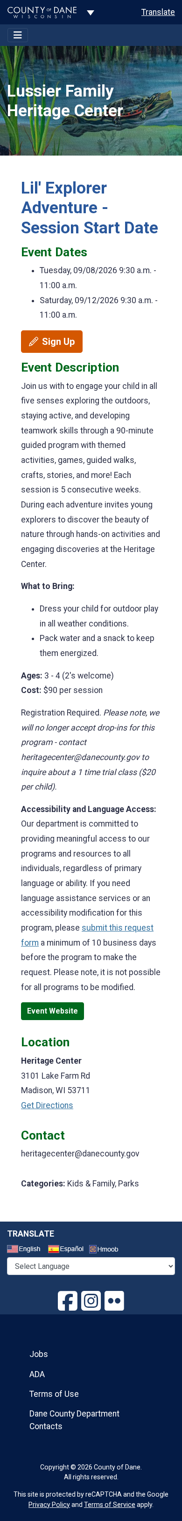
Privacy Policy (49, 1504)
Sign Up (58, 341)
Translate (158, 12)
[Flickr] (114, 1301)
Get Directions (47, 1105)
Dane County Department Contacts (74, 1420)
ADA (37, 1374)
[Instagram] (91, 1301)
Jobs (38, 1354)
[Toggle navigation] (17, 35)
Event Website (52, 1011)
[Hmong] (107, 1250)
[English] (26, 1250)
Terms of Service (109, 1504)
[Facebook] (67, 1301)
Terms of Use (54, 1394)
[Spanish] (67, 1250)
